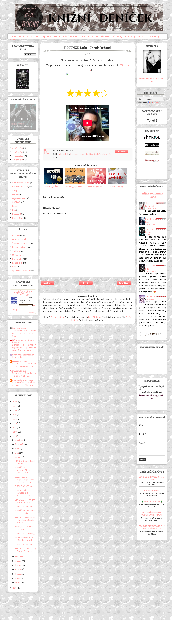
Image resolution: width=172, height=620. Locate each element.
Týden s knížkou (51, 36)
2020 (15, 419)
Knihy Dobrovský (20, 186)
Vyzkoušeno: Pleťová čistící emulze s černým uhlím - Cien (24, 333)
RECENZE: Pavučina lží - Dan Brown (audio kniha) (25, 520)
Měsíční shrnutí (71, 36)
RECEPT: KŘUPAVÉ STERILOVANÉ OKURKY (24, 365)
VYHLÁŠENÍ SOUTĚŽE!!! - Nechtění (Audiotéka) (25, 493)
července (19, 556)
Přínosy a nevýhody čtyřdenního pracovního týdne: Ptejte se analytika (24, 348)
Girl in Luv (150, 296)
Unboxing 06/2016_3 (152, 490)
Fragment (16, 214)
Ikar (14, 210)
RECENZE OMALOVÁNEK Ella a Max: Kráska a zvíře (152, 527)
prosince (19, 440)
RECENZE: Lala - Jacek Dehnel (25, 462)
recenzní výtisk (86, 154)
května (18, 565)
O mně (13, 36)
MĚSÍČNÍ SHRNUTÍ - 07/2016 (24, 528)
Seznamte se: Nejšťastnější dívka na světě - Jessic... (24, 479)
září (17, 453)
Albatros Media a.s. (21, 182)
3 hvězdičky (17, 152)
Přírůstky (117, 36)
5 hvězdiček (17, 159)
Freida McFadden (151, 208)
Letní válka (17, 357)
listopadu (19, 444)
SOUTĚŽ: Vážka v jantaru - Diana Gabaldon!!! (22, 470)
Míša (20, 298)
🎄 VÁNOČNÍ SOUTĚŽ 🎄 (152, 501)
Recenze (23, 36)
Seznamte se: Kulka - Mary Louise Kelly (24, 539)
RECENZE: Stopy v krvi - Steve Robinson (25, 501)
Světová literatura (20, 243)
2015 (15, 588)
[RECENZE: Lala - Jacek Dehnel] (121, 153)
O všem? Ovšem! (19, 361)
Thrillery (16, 251)
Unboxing (130, 36)
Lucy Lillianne (94, 317)
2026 (15, 401)
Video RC (35, 36)
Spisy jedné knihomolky (23, 354)
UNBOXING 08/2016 (24, 544)
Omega (15, 190)
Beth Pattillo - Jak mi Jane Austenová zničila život (24, 384)
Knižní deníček (57, 317)
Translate (157, 102)
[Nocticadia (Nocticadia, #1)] (22, 88)
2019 (15, 423)
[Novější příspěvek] (47, 285)
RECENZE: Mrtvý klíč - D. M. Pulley (152, 478)
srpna (18, 457)
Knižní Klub (17, 218)
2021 (15, 414)
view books (32, 312)
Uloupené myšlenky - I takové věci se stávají (152, 513)
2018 (15, 427)
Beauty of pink (19, 371)
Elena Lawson (150, 234)
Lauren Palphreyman (152, 271)
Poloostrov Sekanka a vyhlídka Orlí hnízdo (24, 374)
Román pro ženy (19, 247)
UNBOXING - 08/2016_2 (25, 533)
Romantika (17, 263)
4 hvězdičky (64, 154)
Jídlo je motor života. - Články (24, 341)
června (18, 561)
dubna (18, 569)
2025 (15, 406)
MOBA (15, 194)
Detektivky (17, 259)
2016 (15, 436)
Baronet (15, 206)
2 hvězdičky (17, 148)
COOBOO (16, 202)
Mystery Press (18, 198)
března (18, 574)
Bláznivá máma (19, 328)
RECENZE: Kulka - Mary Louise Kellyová (25, 549)
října (17, 448)
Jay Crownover (150, 299)
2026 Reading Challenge (23, 292)
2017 (15, 432)
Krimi (14, 266)
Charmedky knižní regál (23, 380)
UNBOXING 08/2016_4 (25, 486)
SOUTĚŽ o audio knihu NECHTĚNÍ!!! (25, 512)
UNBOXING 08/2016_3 (24, 506)
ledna (18, 582)
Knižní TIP (87, 36)
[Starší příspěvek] (124, 285)
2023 (15, 410)
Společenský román (102, 154)
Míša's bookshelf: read (153, 195)
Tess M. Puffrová (151, 224)
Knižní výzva (103, 36)
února (18, 578)
